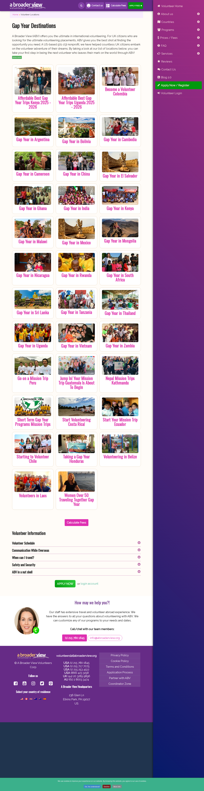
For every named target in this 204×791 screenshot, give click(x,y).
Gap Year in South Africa (120, 277)
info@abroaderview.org (105, 638)
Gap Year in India (76, 208)
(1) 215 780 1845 (75, 638)
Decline (106, 786)
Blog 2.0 (166, 77)
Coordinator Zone (120, 683)
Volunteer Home (172, 6)
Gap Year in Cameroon (33, 174)
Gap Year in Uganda (33, 345)
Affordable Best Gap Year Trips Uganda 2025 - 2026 (76, 102)
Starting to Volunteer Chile (33, 458)
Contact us (97, 5)
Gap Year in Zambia (120, 345)
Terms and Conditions (120, 666)
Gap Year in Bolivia (76, 141)
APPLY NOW (65, 583)
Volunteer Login (171, 93)
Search (81, 5)
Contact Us (168, 69)
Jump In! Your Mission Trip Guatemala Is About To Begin (77, 382)
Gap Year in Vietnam (76, 346)
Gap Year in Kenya (120, 208)
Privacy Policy (120, 655)
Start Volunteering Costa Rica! (76, 421)
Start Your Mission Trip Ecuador (120, 421)
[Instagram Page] (33, 683)
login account (89, 583)
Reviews (166, 61)
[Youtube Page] (24, 683)
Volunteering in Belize (120, 456)
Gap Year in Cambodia (120, 139)
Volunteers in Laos (33, 495)
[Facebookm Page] (42, 683)
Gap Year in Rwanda (76, 275)
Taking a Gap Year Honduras (76, 458)
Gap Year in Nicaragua (32, 275)
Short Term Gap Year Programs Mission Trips (33, 421)
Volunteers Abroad (28, 5)
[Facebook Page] (15, 683)
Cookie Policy (120, 661)
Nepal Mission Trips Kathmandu (120, 380)
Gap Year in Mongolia (120, 241)
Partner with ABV (120, 678)
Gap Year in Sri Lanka (33, 312)
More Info (117, 786)
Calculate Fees (118, 5)
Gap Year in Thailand (120, 313)
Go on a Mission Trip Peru (33, 380)
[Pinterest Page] (51, 683)
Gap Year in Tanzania (76, 312)
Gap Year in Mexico (76, 242)
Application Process (120, 672)
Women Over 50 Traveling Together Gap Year (76, 499)
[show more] (17, 57)
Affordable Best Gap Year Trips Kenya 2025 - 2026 (33, 102)
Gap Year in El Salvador (120, 176)
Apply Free (134, 5)
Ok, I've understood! (92, 786)
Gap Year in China (76, 174)
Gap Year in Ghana (33, 208)
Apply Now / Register (175, 85)
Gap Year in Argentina (32, 139)
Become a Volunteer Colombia (120, 91)
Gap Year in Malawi (33, 241)
